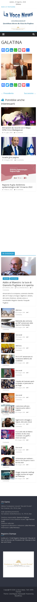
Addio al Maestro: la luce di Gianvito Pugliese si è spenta (18, 284)
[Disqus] (18, 222)
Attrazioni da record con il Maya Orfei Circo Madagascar (16, 129)
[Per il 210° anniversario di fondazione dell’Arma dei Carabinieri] (7, 356)
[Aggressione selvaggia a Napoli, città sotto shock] (7, 419)
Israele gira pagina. (10, 157)
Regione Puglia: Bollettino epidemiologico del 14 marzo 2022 (17, 186)
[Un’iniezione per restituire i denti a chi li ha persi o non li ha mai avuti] (7, 458)
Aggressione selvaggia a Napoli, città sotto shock (24, 421)
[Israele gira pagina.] (18, 138)
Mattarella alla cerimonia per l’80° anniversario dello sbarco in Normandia (24, 323)
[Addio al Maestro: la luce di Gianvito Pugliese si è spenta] (18, 258)
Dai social (19, 335)
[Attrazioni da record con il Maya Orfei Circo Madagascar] (18, 108)
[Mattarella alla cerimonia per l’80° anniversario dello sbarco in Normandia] (7, 320)
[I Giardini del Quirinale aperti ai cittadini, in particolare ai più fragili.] (7, 380)
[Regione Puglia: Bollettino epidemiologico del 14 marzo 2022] (18, 165)
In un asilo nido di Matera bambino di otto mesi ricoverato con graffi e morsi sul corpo (24, 435)
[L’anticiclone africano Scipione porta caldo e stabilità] (7, 405)
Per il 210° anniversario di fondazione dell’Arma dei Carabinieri (24, 359)
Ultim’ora (18, 310)
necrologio (14, 279)
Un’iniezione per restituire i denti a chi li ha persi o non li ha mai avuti (25, 460)
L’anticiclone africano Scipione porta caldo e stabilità (23, 408)
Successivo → (30, 93)
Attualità (6, 279)
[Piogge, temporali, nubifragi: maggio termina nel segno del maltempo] (7, 471)
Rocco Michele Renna (22, 288)
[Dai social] (7, 334)
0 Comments (19, 132)
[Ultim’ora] (7, 309)
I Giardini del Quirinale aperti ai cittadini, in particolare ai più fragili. (25, 383)
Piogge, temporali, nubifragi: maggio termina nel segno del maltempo (25, 474)
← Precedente (7, 93)
